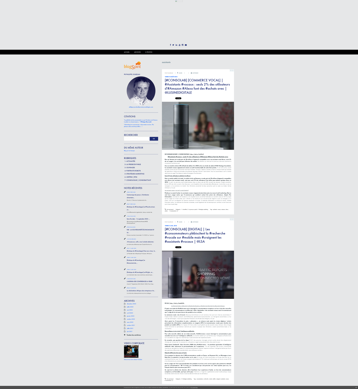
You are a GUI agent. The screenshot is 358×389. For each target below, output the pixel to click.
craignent (218, 379)
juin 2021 (129, 331)
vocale (210, 379)
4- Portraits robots (133, 171)
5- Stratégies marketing (134, 174)
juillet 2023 (130, 307)
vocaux (219, 209)
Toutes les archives (134, 335)
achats (166, 211)
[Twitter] (173, 44)
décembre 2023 (131, 304)
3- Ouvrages (130, 167)
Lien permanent (169, 209)
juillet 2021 (130, 328)
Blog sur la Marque (129, 151)
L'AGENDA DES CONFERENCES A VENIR (139, 281)
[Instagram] (182, 44)
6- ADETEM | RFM (131, 177)
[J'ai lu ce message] (356, 387)
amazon (223, 209)
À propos (148, 52)
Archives (137, 52)
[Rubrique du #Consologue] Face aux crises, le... (141, 251)
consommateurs (200, 379)
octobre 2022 (131, 319)
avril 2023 (130, 313)
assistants (215, 209)
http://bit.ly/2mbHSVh (177, 303)
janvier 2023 (130, 316)
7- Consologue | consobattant (138, 180)
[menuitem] (129, 52)
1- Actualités (130, 161)
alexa (227, 209)
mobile (214, 379)
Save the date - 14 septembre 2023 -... (138, 219)
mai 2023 (130, 310)
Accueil (126, 52)
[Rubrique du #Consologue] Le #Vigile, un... (140, 272)
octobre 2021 (131, 325)
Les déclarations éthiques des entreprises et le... (141, 291)
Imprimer (195, 73)
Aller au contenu (6, 3)
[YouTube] (179, 44)
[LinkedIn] (176, 44)
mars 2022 (130, 322)
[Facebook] (170, 44)
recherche (206, 379)
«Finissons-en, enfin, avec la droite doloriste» (140, 242)
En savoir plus (194, 387)
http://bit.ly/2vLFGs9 (197, 154)
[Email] (186, 44)
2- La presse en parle (133, 164)
